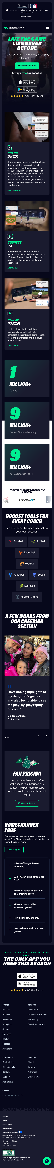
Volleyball (7, 1024)
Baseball (6, 1009)
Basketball (7, 1019)
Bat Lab (6, 1072)
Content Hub (8, 1062)
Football (6, 1044)
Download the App (36, 1024)
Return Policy (7, 1124)
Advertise (32, 1072)
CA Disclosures (8, 1128)
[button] (47, 27)
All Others (7, 1048)
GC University (9, 1067)
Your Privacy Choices (10, 1132)
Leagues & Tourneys (37, 1014)
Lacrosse (7, 1034)
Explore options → (27, 803)
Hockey (6, 1039)
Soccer (6, 1029)
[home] (15, 27)
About (31, 1062)
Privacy (5, 1116)
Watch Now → (27, 16)
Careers (31, 1067)
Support (6, 1077)
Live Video (33, 1009)
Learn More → (14, 190)
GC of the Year (34, 1077)
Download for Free (27, 65)
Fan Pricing (33, 1019)
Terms (5, 1120)
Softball (6, 1014)
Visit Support (14, 849)
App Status (8, 1081)
